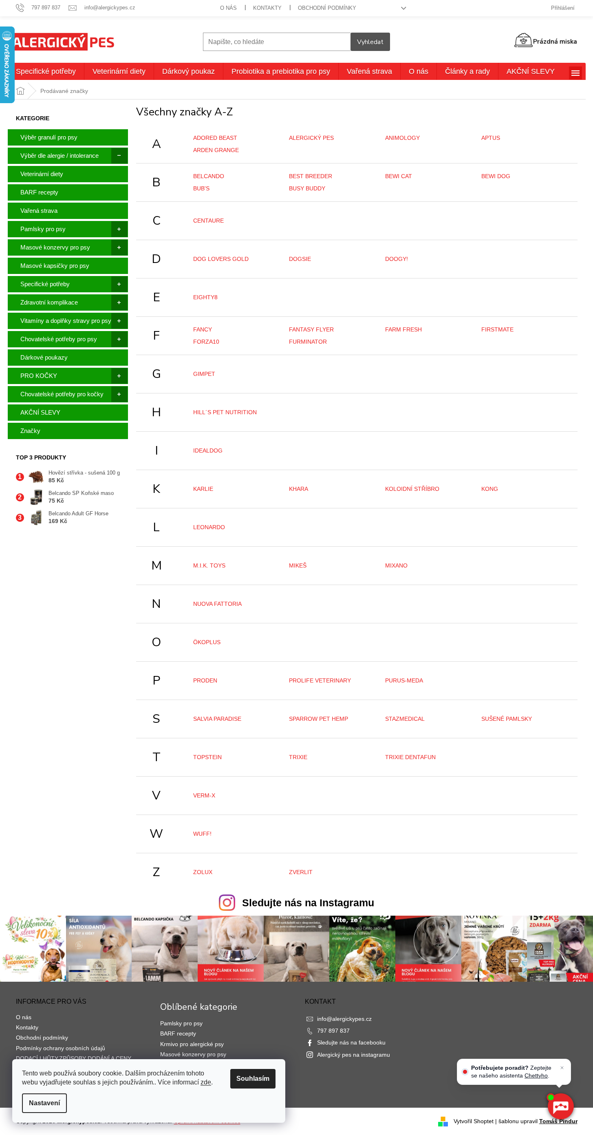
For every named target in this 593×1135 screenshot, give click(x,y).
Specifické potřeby (45, 283)
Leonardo (209, 527)
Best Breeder (310, 176)
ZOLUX (202, 872)
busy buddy (307, 188)
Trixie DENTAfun (410, 757)
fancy (202, 329)
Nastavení (44, 1103)
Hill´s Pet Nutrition (225, 412)
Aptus (490, 138)
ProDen (205, 680)
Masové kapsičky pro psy (54, 265)
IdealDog (208, 450)
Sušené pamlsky (506, 718)
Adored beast (215, 138)
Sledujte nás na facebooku (351, 1042)
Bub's (201, 188)
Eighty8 (205, 297)
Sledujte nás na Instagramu (308, 902)
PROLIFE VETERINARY (320, 680)
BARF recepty (39, 192)
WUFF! (202, 833)
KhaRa (298, 489)
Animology (402, 138)
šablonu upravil (538, 1121)
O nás (228, 8)
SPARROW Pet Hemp (318, 718)
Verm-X (204, 795)
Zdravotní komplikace (49, 302)
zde (206, 1082)
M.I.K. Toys (209, 565)
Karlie (203, 489)
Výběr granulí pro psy (48, 137)
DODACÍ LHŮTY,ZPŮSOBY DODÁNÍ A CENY (73, 1058)
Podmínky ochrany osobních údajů (60, 1048)
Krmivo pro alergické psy (192, 1044)
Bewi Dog (495, 176)
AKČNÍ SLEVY (40, 412)
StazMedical (405, 718)
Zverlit (301, 872)
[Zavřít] (562, 1067)
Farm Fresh (403, 329)
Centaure (208, 220)
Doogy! (396, 259)
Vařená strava (38, 210)
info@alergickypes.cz (344, 1019)
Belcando (208, 176)
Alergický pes (311, 138)
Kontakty (267, 8)
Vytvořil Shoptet (474, 1121)
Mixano (396, 565)
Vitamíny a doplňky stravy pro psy (65, 320)
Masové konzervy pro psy (55, 247)
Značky (30, 430)
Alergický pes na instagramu (353, 1054)
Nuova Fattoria (217, 604)
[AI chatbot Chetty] (560, 1106)
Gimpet (204, 374)
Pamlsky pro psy (43, 228)
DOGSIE (300, 259)
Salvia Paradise (217, 718)
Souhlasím (252, 1078)
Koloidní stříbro (412, 489)
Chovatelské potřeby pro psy (58, 339)
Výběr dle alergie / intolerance (59, 155)
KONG (489, 489)
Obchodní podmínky (327, 8)
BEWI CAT (398, 176)
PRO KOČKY (38, 375)
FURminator (308, 341)
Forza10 (206, 341)
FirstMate (497, 329)
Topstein (207, 757)
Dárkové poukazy (44, 357)
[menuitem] (46, 71)
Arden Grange (216, 150)
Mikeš (297, 565)
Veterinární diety (41, 173)
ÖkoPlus (206, 642)
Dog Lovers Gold (221, 259)
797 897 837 (333, 1030)
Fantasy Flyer (311, 329)
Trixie (298, 757)
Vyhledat (370, 42)
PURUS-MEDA (404, 680)
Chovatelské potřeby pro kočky (62, 394)
